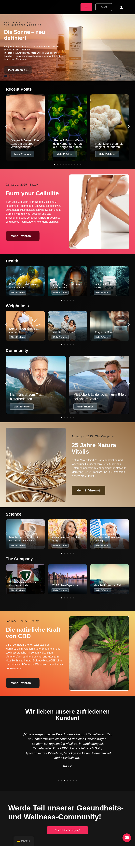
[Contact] (126, 837)
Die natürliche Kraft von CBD (33, 633)
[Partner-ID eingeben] (121, 7)
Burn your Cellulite (32, 193)
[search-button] (106, 7)
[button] (6, 126)
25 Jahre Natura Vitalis (94, 448)
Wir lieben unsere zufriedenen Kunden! (67, 714)
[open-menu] (86, 7)
